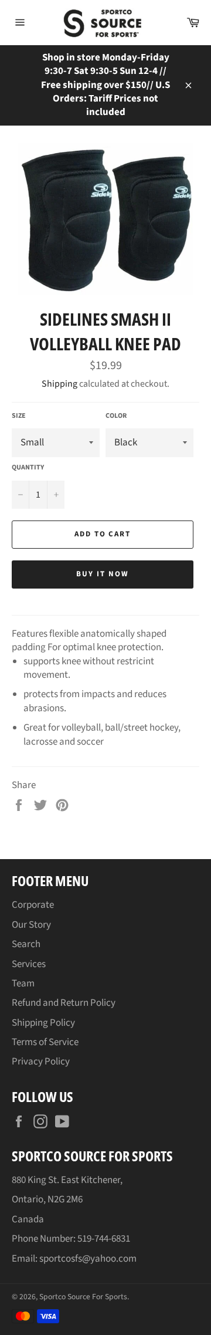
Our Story (31, 925)
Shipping (59, 383)
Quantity (28, 467)
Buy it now (102, 574)
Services (29, 964)
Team (23, 983)
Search (26, 944)
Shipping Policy (43, 1023)
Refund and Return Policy (63, 1003)
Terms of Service (45, 1042)
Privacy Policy (41, 1062)
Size (19, 416)
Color (116, 416)
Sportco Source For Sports (83, 1296)
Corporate (33, 905)
